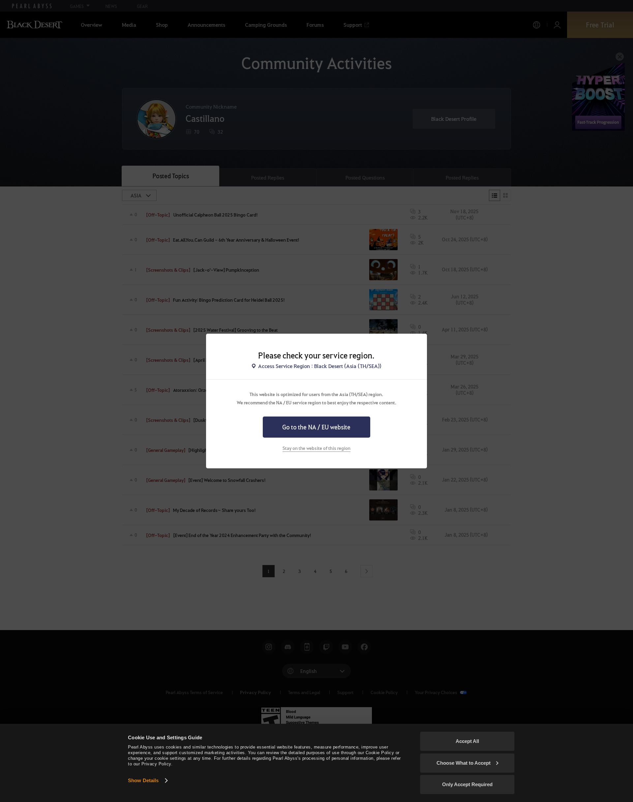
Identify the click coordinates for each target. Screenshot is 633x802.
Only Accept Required (467, 784)
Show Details (143, 780)
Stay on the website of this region (316, 448)
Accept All (467, 741)
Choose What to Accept (464, 763)
